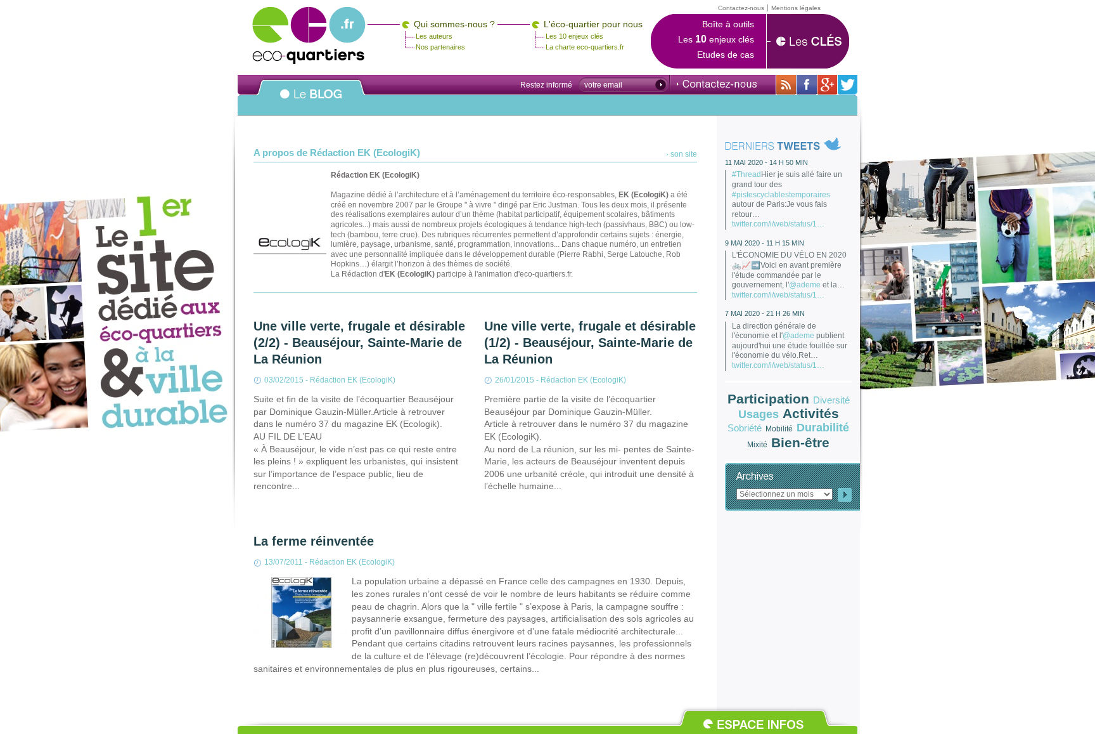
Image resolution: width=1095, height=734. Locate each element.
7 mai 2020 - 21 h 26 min (765, 313)
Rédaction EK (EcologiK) (352, 380)
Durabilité (823, 427)
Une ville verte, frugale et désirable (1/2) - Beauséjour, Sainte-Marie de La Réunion (590, 342)
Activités (811, 413)
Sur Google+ (827, 85)
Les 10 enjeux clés (574, 36)
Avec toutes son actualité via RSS (786, 85)
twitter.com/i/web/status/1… (778, 224)
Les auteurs (434, 36)
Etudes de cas (725, 54)
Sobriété (744, 428)
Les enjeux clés (716, 39)
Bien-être (800, 442)
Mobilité (779, 428)
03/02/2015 (284, 380)
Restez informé (546, 85)
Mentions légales (796, 7)
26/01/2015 (514, 380)
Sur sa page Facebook (807, 85)
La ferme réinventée (313, 541)
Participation (768, 398)
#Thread (746, 174)
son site (683, 154)
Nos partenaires (440, 47)
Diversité (831, 400)
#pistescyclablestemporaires (781, 194)
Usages (758, 414)
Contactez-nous (717, 84)
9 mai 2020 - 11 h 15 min (764, 243)
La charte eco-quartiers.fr (585, 47)
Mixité (757, 444)
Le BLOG (311, 101)
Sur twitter (847, 85)
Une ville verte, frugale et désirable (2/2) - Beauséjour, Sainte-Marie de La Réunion (359, 342)
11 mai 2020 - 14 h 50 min (766, 162)
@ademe (805, 284)
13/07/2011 (283, 562)
